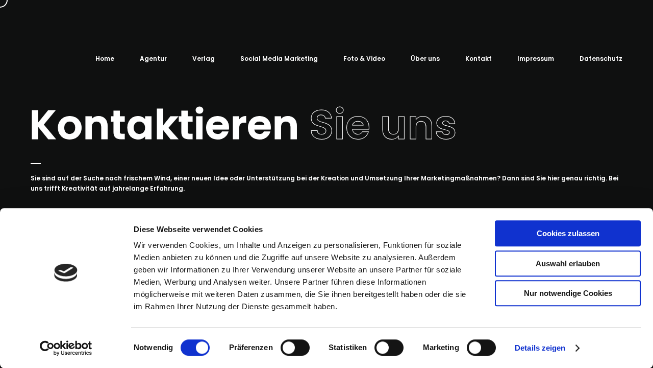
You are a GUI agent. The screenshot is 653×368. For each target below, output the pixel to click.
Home (104, 58)
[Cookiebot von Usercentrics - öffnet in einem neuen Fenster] (66, 348)
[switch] (295, 347)
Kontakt (478, 58)
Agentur (153, 58)
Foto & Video (364, 58)
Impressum (535, 58)
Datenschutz (601, 58)
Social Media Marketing (279, 58)
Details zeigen (540, 347)
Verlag (203, 58)
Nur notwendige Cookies (568, 293)
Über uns (425, 58)
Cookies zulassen (568, 233)
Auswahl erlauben (568, 263)
